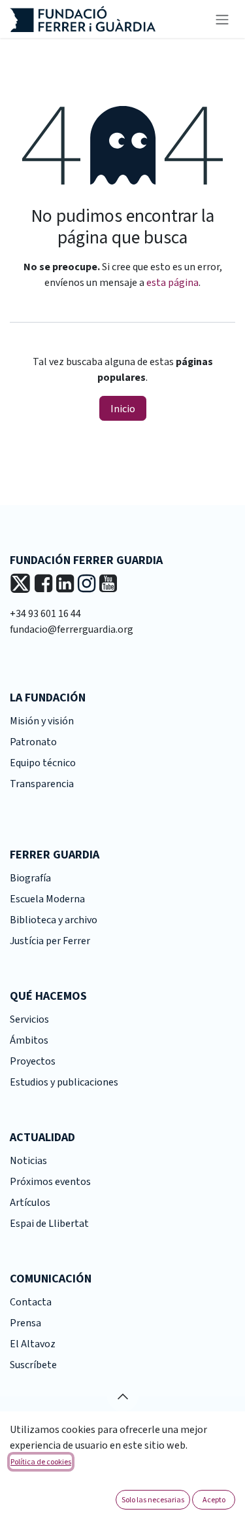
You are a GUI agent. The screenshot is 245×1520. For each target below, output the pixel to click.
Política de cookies (40, 1461)
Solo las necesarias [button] (153, 1499)
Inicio (122, 408)
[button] (123, 1396)
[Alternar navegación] (222, 19)
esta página (172, 282)
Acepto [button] (214, 1499)
